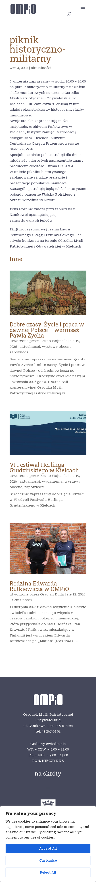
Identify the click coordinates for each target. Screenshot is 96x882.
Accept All (48, 848)
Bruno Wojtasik (53, 341)
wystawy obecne (56, 347)
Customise (48, 860)
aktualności (41, 68)
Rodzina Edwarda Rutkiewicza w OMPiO (39, 586)
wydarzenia (52, 481)
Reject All (48, 872)
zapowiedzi (20, 352)
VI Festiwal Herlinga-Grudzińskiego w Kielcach (44, 467)
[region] (48, 844)
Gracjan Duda (52, 594)
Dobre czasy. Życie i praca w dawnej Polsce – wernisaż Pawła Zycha (47, 330)
